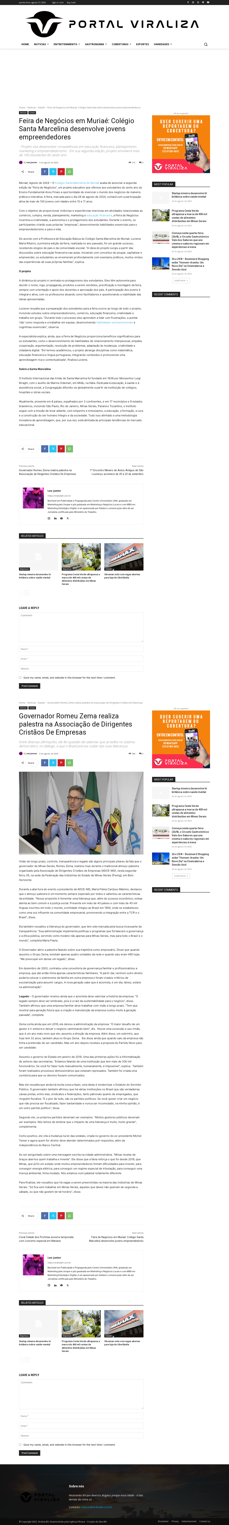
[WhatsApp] (69, 171)
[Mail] (61, 517)
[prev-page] (21, 592)
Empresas (24, 569)
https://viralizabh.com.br (59, 496)
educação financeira (99, 215)
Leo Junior (31, 162)
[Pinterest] (61, 171)
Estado (41, 107)
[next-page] (27, 592)
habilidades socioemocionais (114, 322)
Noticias (32, 107)
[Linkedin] (55, 517)
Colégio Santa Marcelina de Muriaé (77, 183)
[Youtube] (208, 3)
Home (22, 107)
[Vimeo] (203, 3)
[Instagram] (193, 3)
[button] (205, 44)
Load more (180, 280)
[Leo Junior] (21, 162)
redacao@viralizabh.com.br (96, 1507)
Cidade (108, 569)
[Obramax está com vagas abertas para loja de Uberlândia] (123, 557)
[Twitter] (198, 3)
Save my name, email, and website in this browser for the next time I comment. (69, 677)
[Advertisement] (114, 75)
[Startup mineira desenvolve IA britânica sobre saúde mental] (38, 557)
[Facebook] (188, 3)
